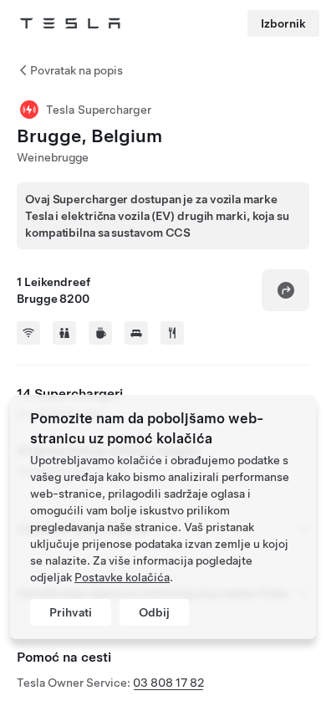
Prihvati (70, 612)
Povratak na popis (76, 70)
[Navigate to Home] (70, 23)
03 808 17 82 (168, 682)
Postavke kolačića (122, 577)
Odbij (154, 612)
